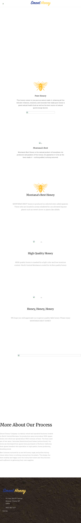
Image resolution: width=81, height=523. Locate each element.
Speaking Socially (14, 511)
